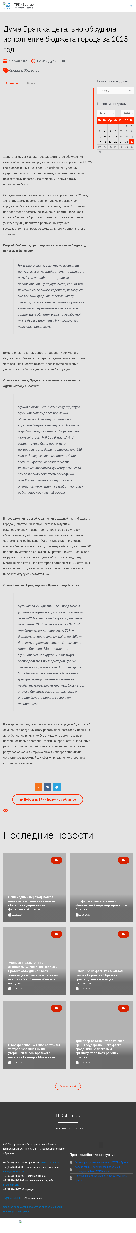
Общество (32, 70)
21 (121, 141)
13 (115, 136)
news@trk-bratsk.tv (13, 1171)
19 (110, 141)
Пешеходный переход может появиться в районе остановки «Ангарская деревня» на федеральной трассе (31, 903)
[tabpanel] (48, 118)
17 (99, 141)
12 (110, 136)
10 (99, 136)
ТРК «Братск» (24, 4)
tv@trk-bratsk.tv (12, 1198)
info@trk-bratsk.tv (49, 1162)
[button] (131, 5)
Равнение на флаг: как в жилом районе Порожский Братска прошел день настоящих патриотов (99, 977)
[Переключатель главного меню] (122, 6)
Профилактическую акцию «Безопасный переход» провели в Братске (101, 905)
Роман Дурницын (51, 61)
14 (121, 136)
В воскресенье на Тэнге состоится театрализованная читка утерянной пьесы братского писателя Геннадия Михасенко (34, 1051)
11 (105, 136)
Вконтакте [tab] (12, 83)
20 (115, 141)
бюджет (15, 70)
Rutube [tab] (31, 83)
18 (104, 141)
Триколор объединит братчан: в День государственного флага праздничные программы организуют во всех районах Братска (100, 1049)
